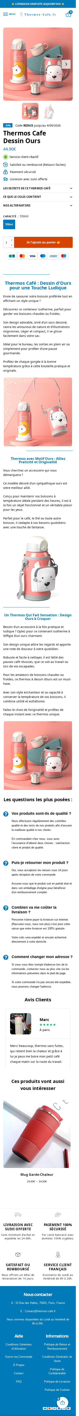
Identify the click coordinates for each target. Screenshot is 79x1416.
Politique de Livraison (57, 1381)
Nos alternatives (17, 205)
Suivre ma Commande (18, 1356)
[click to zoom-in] (38, 64)
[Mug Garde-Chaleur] (37, 1134)
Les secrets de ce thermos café (26, 188)
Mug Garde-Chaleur (36, 1174)
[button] (11, 240)
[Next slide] (66, 64)
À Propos (18, 1365)
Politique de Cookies (57, 1389)
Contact (18, 1373)
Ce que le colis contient (22, 197)
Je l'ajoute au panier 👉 (43, 242)
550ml (9, 224)
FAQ (18, 1381)
